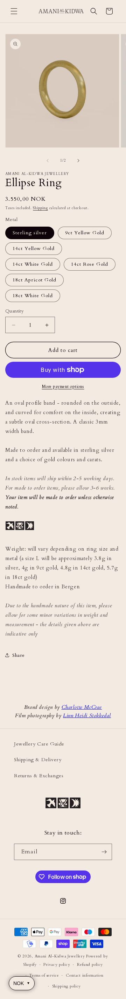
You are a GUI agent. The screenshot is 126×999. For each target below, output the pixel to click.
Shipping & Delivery (37, 759)
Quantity (14, 311)
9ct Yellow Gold (84, 232)
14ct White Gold (33, 264)
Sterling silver (30, 232)
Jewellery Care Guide (39, 744)
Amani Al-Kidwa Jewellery (60, 956)
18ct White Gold (33, 295)
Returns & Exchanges (38, 775)
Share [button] (18, 655)
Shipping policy (66, 986)
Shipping (40, 208)
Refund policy (90, 964)
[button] (14, 11)
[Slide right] (78, 160)
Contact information (84, 975)
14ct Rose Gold (89, 264)
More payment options (63, 386)
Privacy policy (56, 964)
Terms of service (44, 975)
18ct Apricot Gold (34, 280)
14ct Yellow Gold (34, 248)
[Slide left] (47, 160)
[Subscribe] (104, 852)
